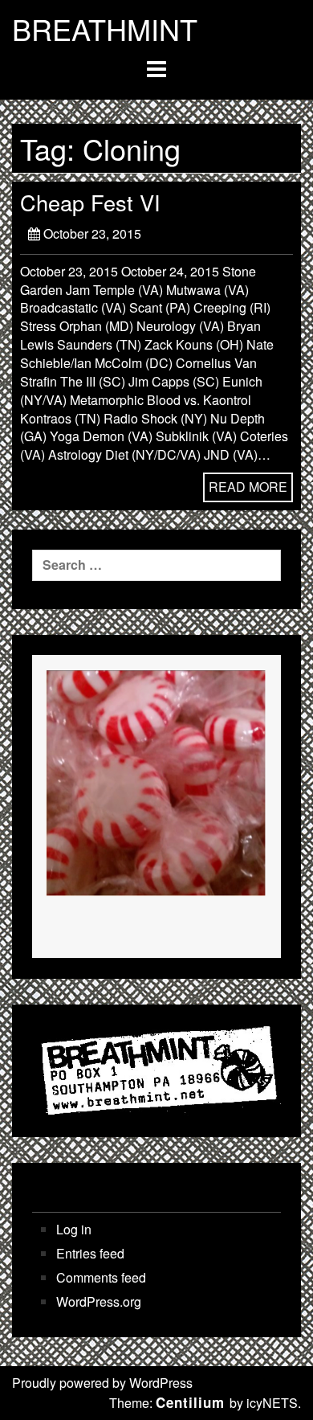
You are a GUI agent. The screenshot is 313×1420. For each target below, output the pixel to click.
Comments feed (101, 1278)
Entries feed (90, 1253)
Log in (73, 1229)
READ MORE (248, 486)
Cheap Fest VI (90, 202)
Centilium (190, 1402)
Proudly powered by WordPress (102, 1382)
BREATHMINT (104, 29)
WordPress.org (98, 1302)
